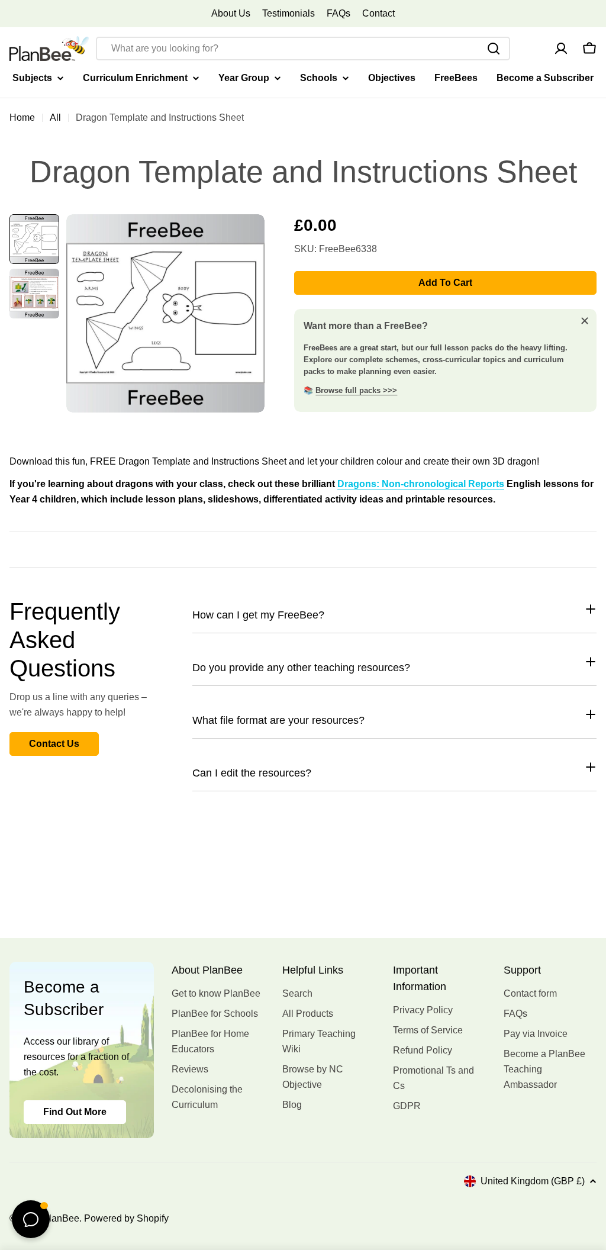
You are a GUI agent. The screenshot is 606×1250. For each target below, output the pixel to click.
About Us (230, 13)
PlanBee (61, 1218)
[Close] (585, 321)
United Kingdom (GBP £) (533, 1181)
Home (22, 117)
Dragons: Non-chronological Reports (420, 484)
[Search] (493, 48)
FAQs (338, 13)
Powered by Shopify (126, 1218)
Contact (378, 13)
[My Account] (561, 48)
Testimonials (288, 13)
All (55, 117)
